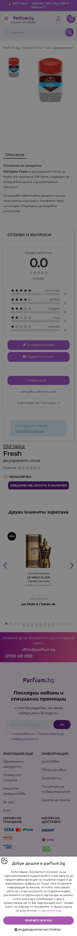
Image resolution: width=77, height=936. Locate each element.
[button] (38, 930)
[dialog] (38, 896)
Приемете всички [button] (38, 920)
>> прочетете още (50, 910)
